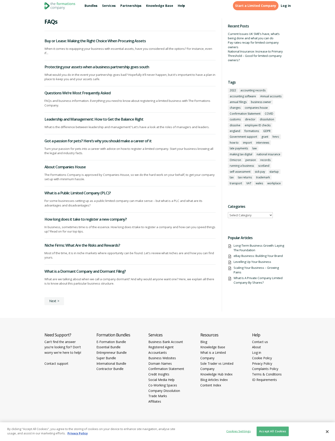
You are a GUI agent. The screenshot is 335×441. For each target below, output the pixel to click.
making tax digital (241, 154)
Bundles (91, 5)
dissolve (235, 125)
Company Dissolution (164, 390)
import (247, 143)
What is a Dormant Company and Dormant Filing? (85, 271)
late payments (239, 148)
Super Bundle (106, 358)
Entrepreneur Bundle (111, 352)
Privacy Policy (262, 363)
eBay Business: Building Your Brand (258, 256)
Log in (286, 5)
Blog (203, 342)
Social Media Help (161, 380)
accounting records (252, 90)
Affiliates (154, 401)
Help (181, 5)
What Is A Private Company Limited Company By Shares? (258, 280)
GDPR (267, 131)
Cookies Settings (238, 431)
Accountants (157, 352)
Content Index (210, 385)
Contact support (56, 363)
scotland (263, 166)
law (254, 148)
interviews (262, 143)
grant (264, 137)
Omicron (235, 160)
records (265, 160)
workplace (274, 183)
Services (109, 5)
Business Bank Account (165, 342)
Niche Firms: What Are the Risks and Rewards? (82, 245)
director (250, 119)
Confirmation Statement (245, 114)
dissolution (267, 119)
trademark (263, 177)
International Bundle (111, 363)
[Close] (327, 432)
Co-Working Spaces (162, 385)
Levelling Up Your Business (252, 262)
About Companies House (65, 166)
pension (250, 160)
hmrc (276, 137)
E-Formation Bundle (111, 342)
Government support (243, 137)
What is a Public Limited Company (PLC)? (77, 192)
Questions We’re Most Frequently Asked (77, 92)
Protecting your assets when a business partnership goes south (96, 66)
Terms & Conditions (267, 374)
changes (235, 108)
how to (234, 143)
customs (235, 119)
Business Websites (162, 358)
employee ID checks (258, 125)
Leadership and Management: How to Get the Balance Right (93, 119)
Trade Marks (157, 396)
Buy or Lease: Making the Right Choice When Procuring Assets (95, 40)
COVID (269, 114)
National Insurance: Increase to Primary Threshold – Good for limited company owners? (255, 55)
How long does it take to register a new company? (85, 219)
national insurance (268, 154)
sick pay (260, 172)
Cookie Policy (262, 358)
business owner (261, 102)
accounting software (243, 96)
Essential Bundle (108, 347)
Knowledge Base (159, 5)
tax (232, 177)
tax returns (245, 177)
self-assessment (240, 172)
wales (259, 183)
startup (274, 172)
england (235, 131)
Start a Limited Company (255, 5)
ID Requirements (264, 380)
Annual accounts (270, 96)
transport (236, 183)
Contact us (260, 342)
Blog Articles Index (214, 380)
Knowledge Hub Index (216, 374)
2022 (233, 90)
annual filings (238, 102)
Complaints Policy (265, 369)
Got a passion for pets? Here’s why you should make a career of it (98, 140)
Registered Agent (161, 347)
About (256, 347)
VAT (248, 183)
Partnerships (131, 5)
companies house (256, 108)
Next (52, 301)
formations (252, 131)
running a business (242, 166)
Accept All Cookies (272, 431)
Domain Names (160, 363)
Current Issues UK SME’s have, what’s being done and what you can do (254, 36)
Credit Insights (158, 374)
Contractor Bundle (110, 369)
